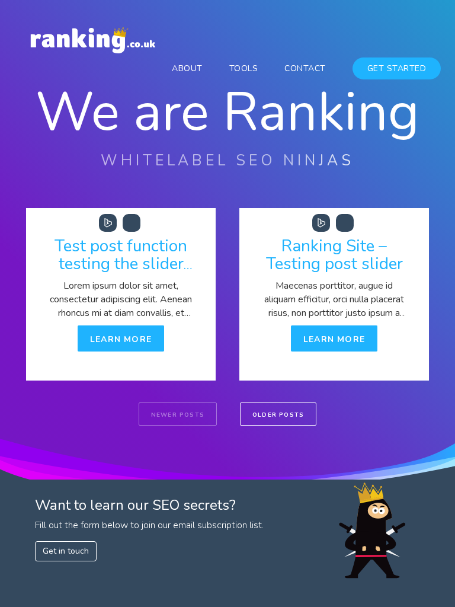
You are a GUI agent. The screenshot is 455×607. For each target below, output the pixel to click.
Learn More (121, 339)
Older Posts (278, 415)
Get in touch (66, 551)
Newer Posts (177, 415)
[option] (121, 294)
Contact (305, 68)
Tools (243, 68)
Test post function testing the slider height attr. (121, 264)
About (187, 68)
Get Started (397, 68)
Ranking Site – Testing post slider (334, 255)
